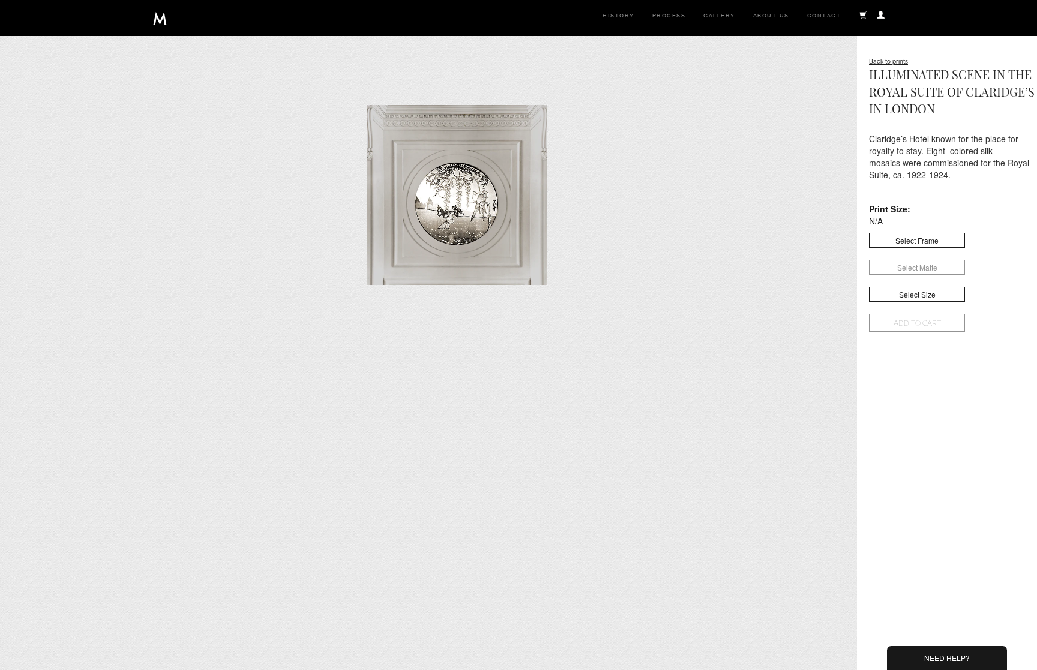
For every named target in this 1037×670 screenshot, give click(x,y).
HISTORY (618, 16)
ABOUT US (771, 16)
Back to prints (888, 61)
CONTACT (824, 16)
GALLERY (719, 16)
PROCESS (669, 16)
